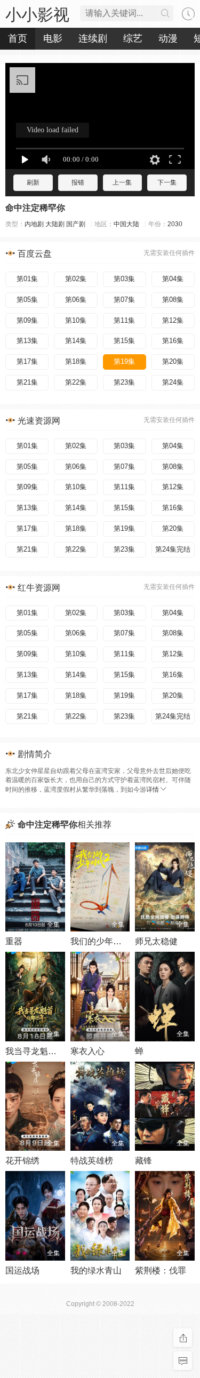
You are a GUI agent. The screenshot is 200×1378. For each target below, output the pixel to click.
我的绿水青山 (96, 1270)
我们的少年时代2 (102, 941)
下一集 (167, 182)
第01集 (27, 279)
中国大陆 (126, 224)
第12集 (172, 320)
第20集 (172, 361)
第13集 (27, 341)
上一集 (122, 182)
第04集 (172, 279)
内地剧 (34, 224)
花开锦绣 (22, 1160)
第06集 (75, 300)
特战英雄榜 (91, 1160)
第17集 (27, 361)
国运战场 (22, 1270)
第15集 (124, 341)
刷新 (33, 182)
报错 (77, 182)
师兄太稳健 (156, 941)
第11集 (124, 320)
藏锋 (143, 1160)
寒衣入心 (87, 1051)
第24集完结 (172, 549)
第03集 (124, 279)
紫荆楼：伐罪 (160, 1270)
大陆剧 (55, 224)
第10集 (75, 320)
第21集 (27, 382)
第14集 (75, 341)
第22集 (75, 382)
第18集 (75, 361)
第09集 (27, 320)
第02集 (75, 279)
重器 (13, 941)
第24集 (172, 382)
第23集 (124, 382)
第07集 (124, 300)
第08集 (172, 300)
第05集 (27, 300)
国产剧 (75, 224)
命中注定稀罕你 (35, 207)
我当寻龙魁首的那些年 (48, 1051)
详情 (152, 789)
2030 (174, 224)
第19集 (124, 361)
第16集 (172, 341)
